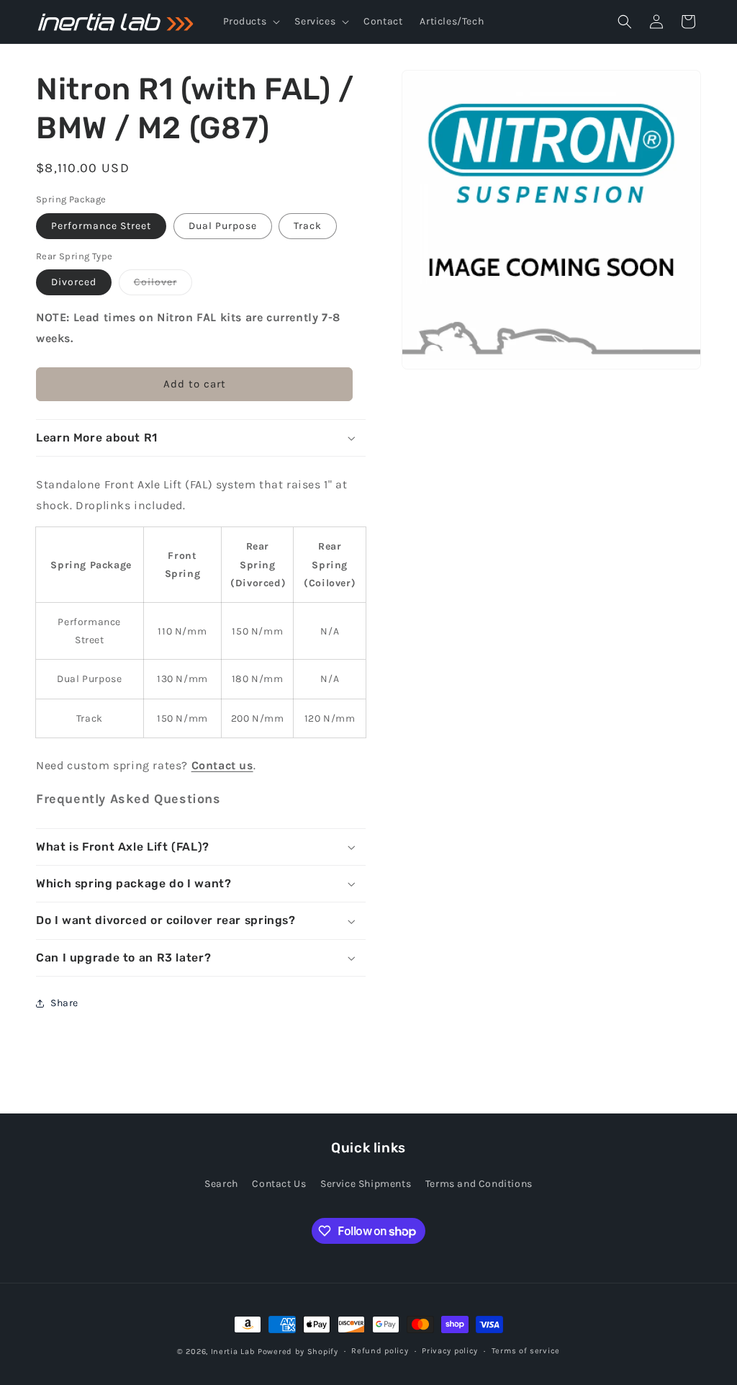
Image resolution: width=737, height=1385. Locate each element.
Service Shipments (365, 1184)
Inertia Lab (233, 1351)
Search (221, 1184)
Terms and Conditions (479, 1184)
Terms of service (526, 1350)
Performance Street (101, 226)
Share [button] (64, 1003)
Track (308, 226)
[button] (250, 21)
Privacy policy (450, 1350)
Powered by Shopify (298, 1351)
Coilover (163, 285)
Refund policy (379, 1350)
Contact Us (279, 1184)
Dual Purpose (223, 226)
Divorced (73, 282)
